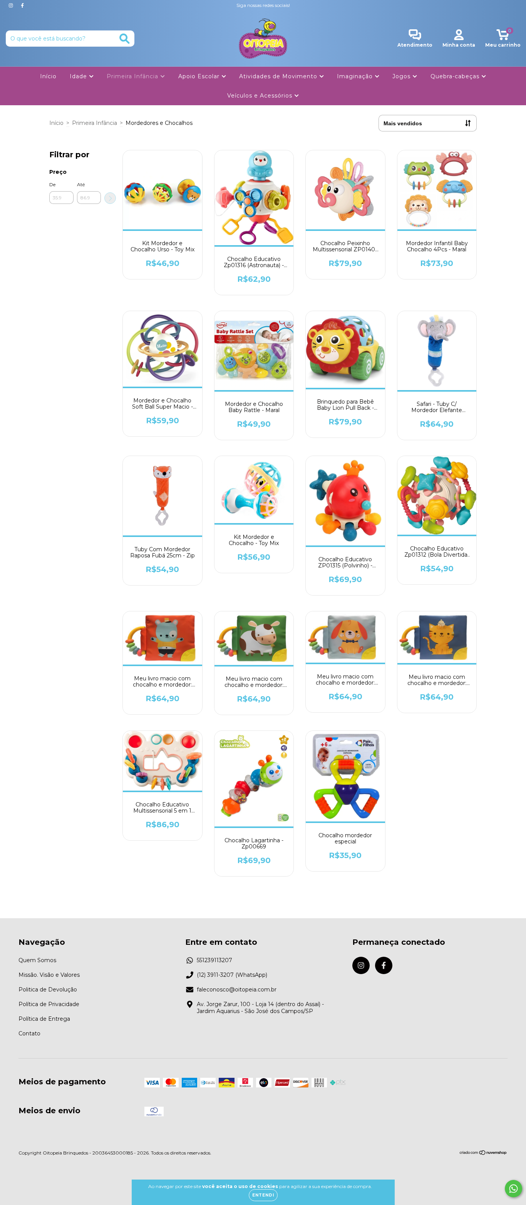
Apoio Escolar (199, 76)
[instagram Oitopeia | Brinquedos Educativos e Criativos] (11, 5)
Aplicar (110, 198)
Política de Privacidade (48, 1004)
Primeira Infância (133, 76)
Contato (29, 1033)
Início (48, 76)
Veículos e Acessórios (260, 95)
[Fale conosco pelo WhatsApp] (513, 1188)
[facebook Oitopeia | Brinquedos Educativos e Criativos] (22, 5)
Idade (79, 76)
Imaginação (356, 76)
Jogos (402, 76)
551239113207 (214, 960)
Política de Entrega (44, 1018)
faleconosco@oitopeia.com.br (236, 989)
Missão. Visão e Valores (49, 974)
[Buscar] (125, 39)
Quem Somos (37, 960)
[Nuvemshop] (483, 1153)
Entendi (263, 1195)
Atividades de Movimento (279, 76)
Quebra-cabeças (456, 76)
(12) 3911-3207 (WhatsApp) (232, 974)
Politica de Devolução (47, 989)
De (52, 184)
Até (81, 184)
